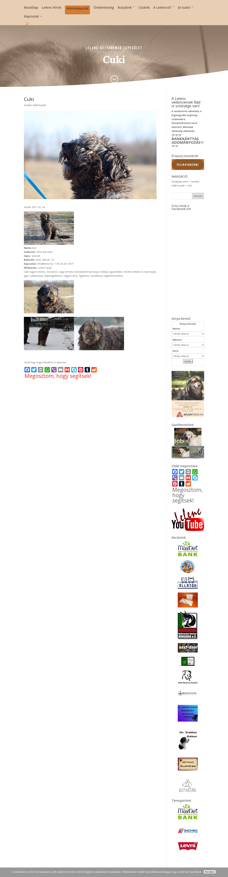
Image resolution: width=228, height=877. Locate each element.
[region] (188, 443)
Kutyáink (125, 8)
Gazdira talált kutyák (35, 105)
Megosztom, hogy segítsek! (58, 376)
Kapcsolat (31, 17)
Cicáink (144, 8)
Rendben (209, 871)
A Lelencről (162, 8)
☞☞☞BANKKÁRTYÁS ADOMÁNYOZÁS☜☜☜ (188, 140)
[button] (188, 437)
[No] (223, 872)
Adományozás (77, 8)
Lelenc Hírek (51, 8)
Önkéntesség (104, 8)
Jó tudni (184, 8)
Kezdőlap (31, 8)
